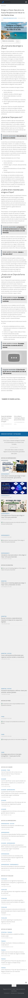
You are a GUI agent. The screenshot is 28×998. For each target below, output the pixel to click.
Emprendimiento (5, 474)
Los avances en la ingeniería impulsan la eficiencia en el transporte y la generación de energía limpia (13, 882)
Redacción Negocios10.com (10, 18)
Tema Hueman (21, 993)
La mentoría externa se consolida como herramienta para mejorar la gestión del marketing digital (12, 857)
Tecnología (4, 878)
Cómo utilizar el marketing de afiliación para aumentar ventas (19, 418)
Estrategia (4, 932)
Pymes (2, 716)
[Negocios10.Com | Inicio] (8, 2)
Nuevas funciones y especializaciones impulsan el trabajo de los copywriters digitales (11, 620)
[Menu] (26, 2)
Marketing (3, 581)
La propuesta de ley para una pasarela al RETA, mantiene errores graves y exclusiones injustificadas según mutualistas (13, 793)
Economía (3, 770)
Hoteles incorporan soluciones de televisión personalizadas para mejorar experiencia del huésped (13, 911)
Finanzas (9, 932)
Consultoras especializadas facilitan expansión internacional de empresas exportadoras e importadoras (14, 836)
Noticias (3, 5)
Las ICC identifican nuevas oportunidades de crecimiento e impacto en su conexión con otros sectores (13, 782)
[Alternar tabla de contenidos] (17, 41)
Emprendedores (11, 789)
